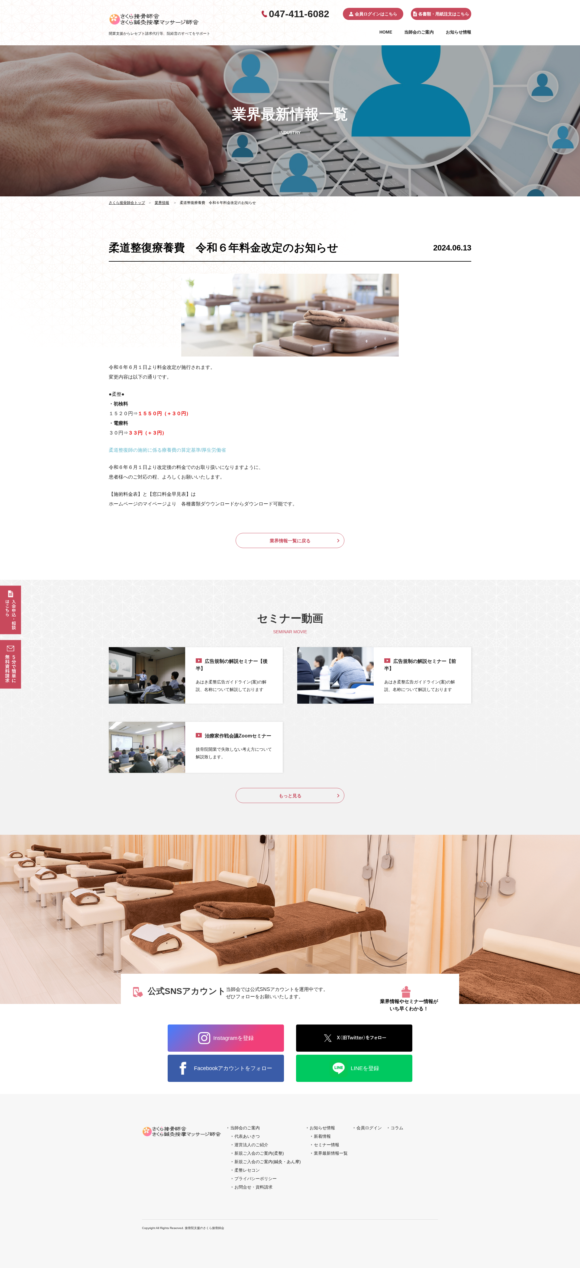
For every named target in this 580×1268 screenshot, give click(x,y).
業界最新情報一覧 (331, 1153)
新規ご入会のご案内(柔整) (259, 1153)
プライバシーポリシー (255, 1178)
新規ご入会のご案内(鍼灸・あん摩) (267, 1162)
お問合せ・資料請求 (253, 1187)
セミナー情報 (326, 1145)
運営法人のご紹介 (251, 1145)
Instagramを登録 (233, 1038)
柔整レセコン (247, 1170)
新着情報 (322, 1136)
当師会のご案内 (419, 32)
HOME (385, 32)
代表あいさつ (247, 1136)
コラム (397, 1128)
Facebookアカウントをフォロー (233, 1068)
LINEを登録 (365, 1068)
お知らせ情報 (458, 32)
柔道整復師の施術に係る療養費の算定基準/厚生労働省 (167, 450)
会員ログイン (369, 1128)
